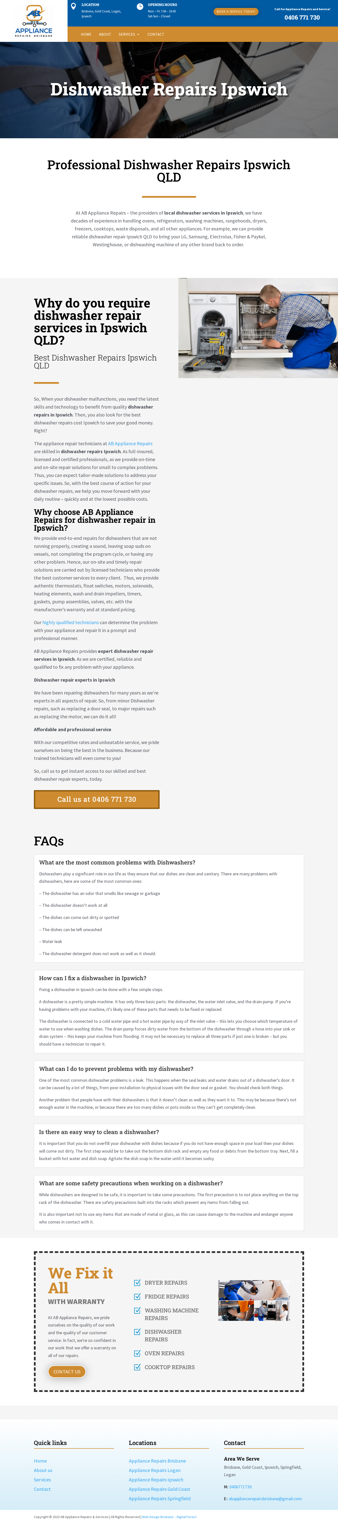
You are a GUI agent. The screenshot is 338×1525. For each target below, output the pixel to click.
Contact (155, 34)
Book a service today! (236, 11)
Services (127, 34)
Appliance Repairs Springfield (160, 1498)
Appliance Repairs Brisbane (157, 1461)
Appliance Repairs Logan (155, 1470)
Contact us (66, 1371)
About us (43, 1470)
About (105, 34)
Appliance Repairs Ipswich (156, 1479)
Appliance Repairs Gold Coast (159, 1489)
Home (86, 34)
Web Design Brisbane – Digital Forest (169, 1517)
